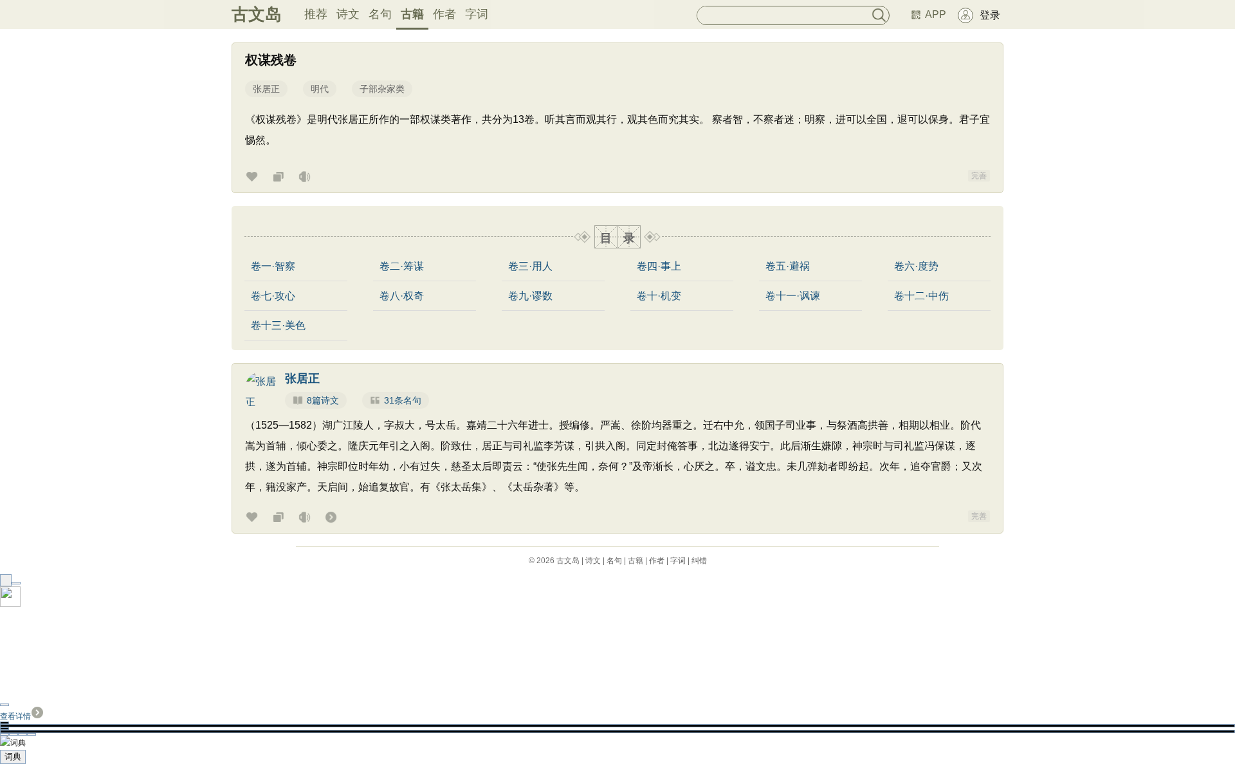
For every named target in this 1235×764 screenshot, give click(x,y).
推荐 (315, 14)
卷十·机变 (659, 296)
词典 (13, 756)
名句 (380, 14)
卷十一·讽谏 (792, 296)
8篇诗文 (323, 400)
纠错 (699, 560)
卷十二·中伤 (921, 296)
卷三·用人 (530, 266)
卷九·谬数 (530, 296)
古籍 (412, 14)
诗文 (348, 14)
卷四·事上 (659, 266)
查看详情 (15, 716)
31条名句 (402, 400)
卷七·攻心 (273, 296)
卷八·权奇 (402, 296)
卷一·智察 (273, 266)
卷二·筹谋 (402, 266)
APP (935, 14)
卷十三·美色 (278, 326)
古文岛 (257, 14)
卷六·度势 (916, 266)
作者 (444, 14)
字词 (476, 14)
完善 (979, 175)
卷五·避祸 (787, 266)
